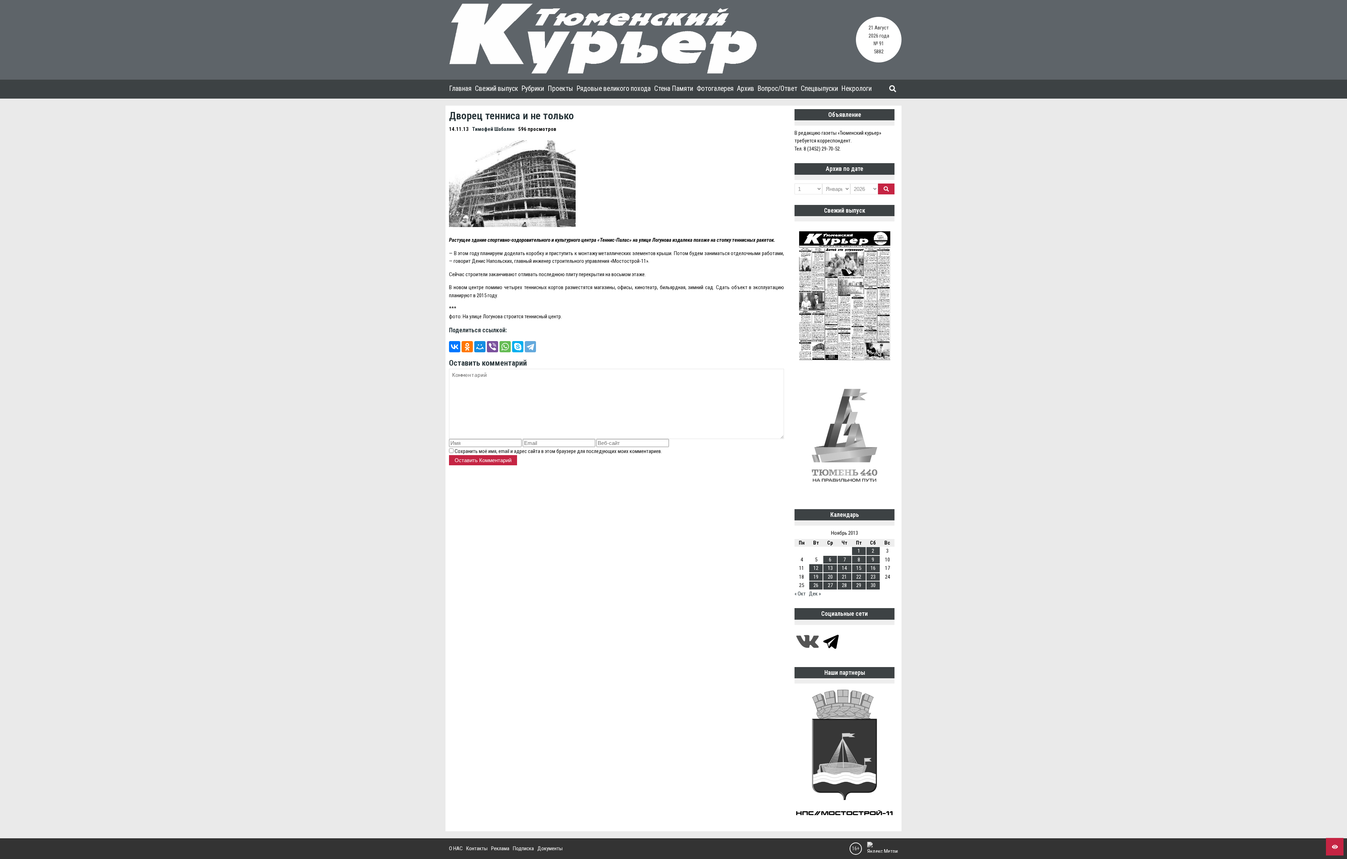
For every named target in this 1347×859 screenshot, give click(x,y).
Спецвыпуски (819, 89)
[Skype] (517, 346)
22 (858, 577)
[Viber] (492, 346)
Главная (460, 89)
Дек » (815, 594)
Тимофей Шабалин (493, 129)
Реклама (500, 848)
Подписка (523, 848)
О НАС (456, 848)
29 (858, 585)
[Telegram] (530, 346)
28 (844, 585)
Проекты (560, 89)
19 (815, 577)
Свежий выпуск (496, 89)
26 (815, 585)
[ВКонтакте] (454, 346)
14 (844, 568)
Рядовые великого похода (614, 89)
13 (830, 568)
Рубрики (533, 89)
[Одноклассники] (467, 346)
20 (830, 577)
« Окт (800, 594)
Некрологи (857, 89)
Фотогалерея (715, 89)
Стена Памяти (673, 89)
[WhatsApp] (505, 346)
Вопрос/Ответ (777, 89)
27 (830, 585)
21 (844, 577)
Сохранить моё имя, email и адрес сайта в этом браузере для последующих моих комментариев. (558, 451)
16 (873, 568)
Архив (745, 89)
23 (873, 577)
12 (815, 568)
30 (873, 585)
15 (858, 568)
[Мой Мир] (479, 346)
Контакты (477, 848)
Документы (550, 848)
